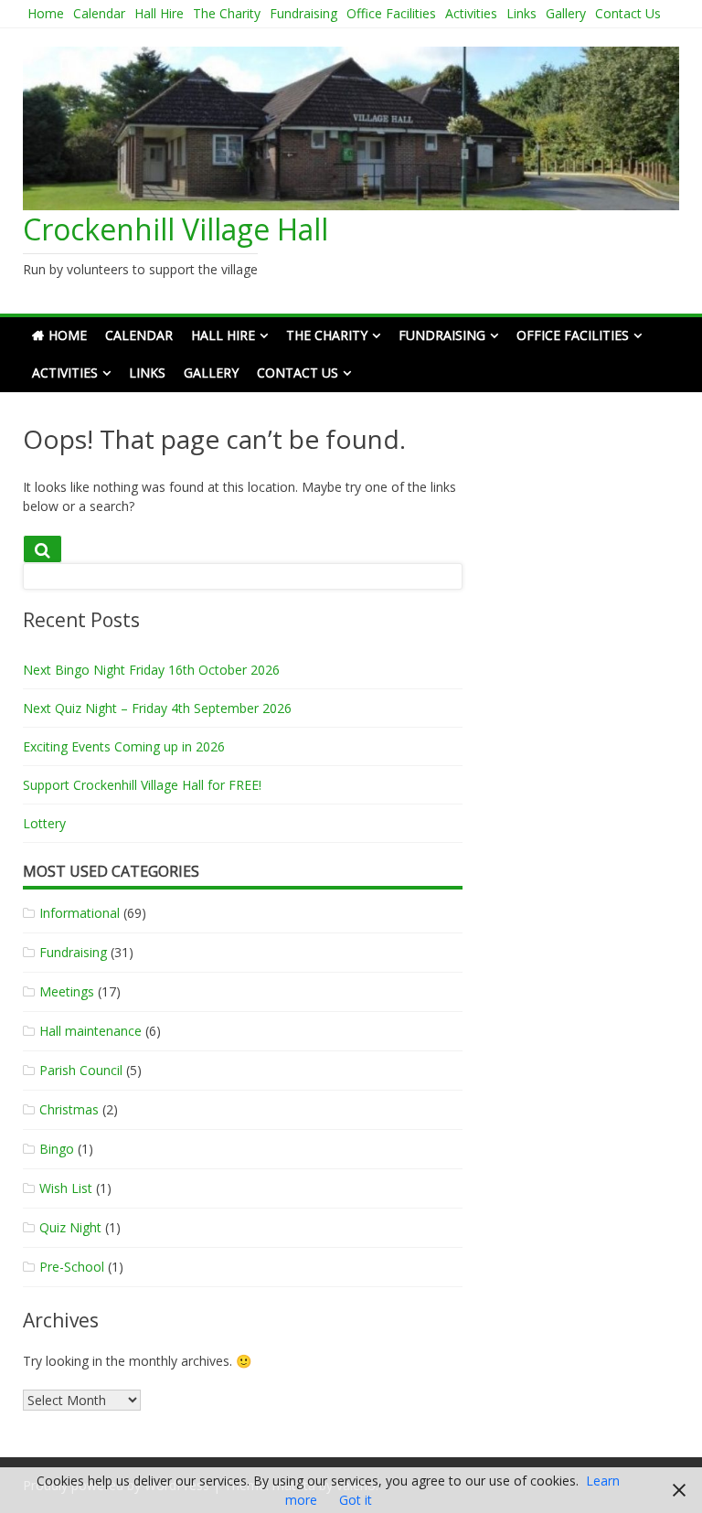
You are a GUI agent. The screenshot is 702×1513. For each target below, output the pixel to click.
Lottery (44, 823)
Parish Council (80, 1070)
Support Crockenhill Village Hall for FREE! (142, 785)
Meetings (66, 991)
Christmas (69, 1109)
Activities (471, 13)
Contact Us (628, 13)
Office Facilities (391, 13)
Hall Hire (159, 13)
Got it (355, 1499)
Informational (79, 913)
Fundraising (303, 13)
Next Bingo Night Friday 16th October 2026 (151, 669)
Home (45, 13)
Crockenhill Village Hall (175, 229)
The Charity (227, 13)
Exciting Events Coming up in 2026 (124, 746)
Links (521, 13)
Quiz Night (70, 1227)
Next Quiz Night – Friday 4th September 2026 (157, 708)
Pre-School (71, 1266)
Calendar (99, 13)
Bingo (56, 1148)
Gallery (566, 13)
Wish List (65, 1188)
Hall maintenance (90, 1030)
